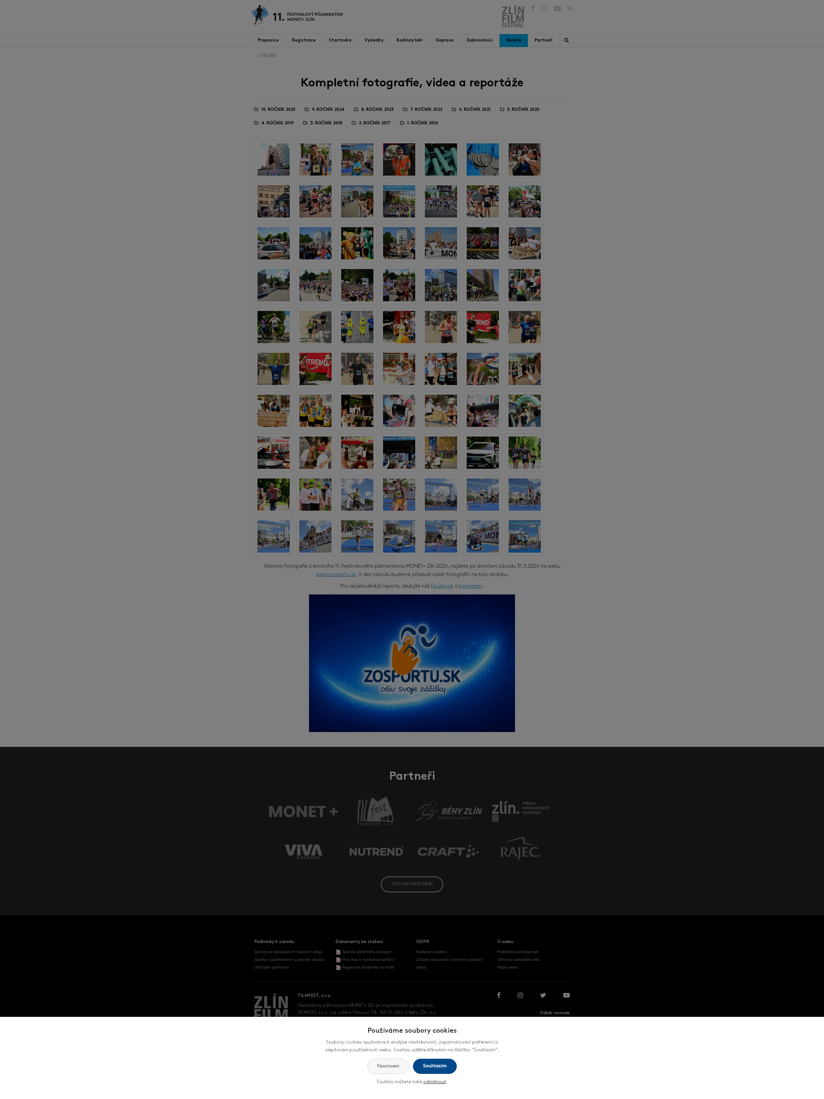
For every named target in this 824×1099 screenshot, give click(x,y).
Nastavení (388, 1066)
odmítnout (434, 1082)
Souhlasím (435, 1066)
